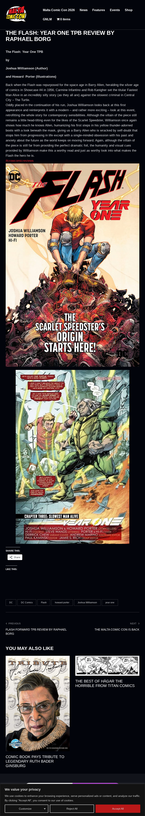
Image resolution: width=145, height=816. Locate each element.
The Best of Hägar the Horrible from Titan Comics (105, 683)
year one (109, 602)
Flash (44, 602)
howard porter (62, 602)
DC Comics (27, 602)
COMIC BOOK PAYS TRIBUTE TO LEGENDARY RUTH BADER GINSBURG (35, 761)
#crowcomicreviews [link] (20, 160)
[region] (72, 800)
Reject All (71, 808)
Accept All (118, 808)
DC (11, 602)
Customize (25, 808)
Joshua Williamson (87, 602)
